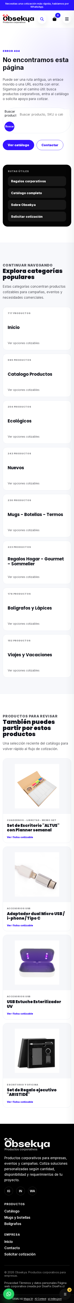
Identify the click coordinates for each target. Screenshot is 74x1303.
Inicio (8, 1242)
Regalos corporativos (28, 181)
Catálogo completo (26, 193)
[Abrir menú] (67, 19)
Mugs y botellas (17, 1217)
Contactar (49, 145)
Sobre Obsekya (23, 205)
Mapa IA (28, 1298)
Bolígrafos (12, 1224)
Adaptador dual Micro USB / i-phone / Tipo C (36, 916)
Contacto (12, 1248)
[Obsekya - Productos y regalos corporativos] (18, 19)
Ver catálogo (18, 145)
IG (8, 1191)
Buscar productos (9, 113)
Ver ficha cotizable (20, 837)
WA (32, 1191)
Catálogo (12, 1211)
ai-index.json (55, 1298)
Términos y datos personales (38, 1283)
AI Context (40, 1298)
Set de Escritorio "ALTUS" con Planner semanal (33, 828)
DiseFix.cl (58, 1286)
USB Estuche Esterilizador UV (34, 1004)
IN (20, 1191)
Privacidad (11, 1283)
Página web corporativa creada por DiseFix (35, 1284)
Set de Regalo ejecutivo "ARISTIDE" (32, 1092)
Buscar (9, 126)
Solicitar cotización (27, 217)
